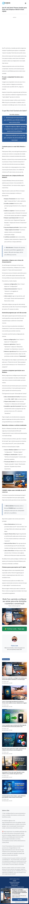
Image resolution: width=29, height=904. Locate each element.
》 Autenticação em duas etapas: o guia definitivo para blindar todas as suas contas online (14, 120)
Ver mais (20, 899)
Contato (14, 880)
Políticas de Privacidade (14, 882)
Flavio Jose (14, 645)
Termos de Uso (14, 885)
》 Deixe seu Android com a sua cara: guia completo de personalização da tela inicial (14, 137)
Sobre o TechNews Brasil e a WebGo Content (14, 887)
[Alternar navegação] (25, 3)
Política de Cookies (14, 883)
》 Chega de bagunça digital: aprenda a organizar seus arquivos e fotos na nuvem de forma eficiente (14, 128)
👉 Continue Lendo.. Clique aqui (14, 629)
